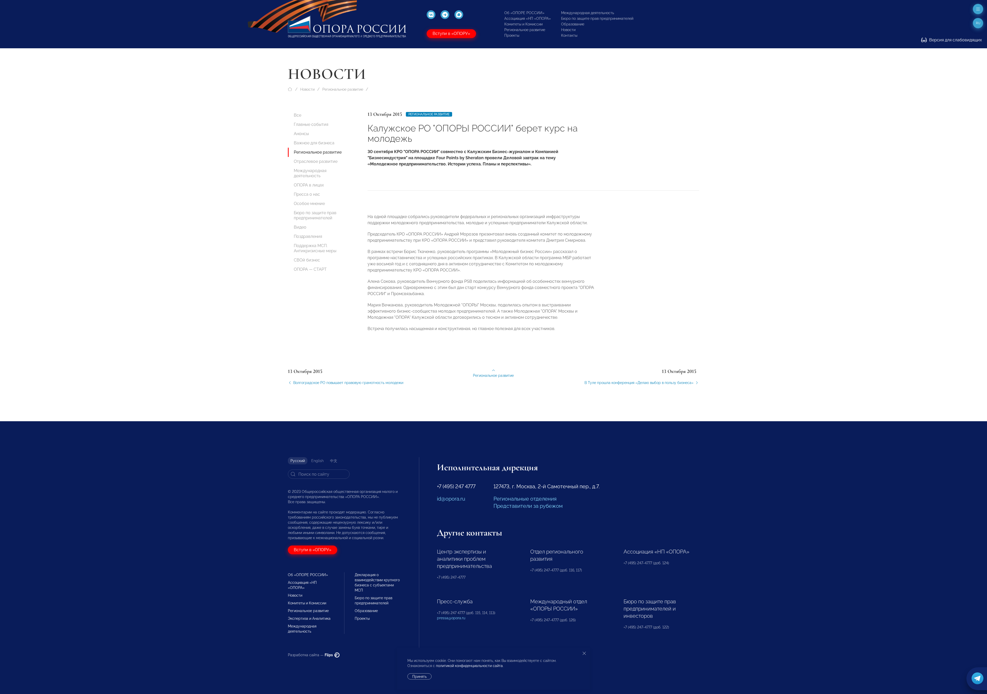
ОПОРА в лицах (309, 185)
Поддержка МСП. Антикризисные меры (315, 248)
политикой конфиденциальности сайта (469, 666)
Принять (419, 676)
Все (297, 115)
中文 (333, 461)
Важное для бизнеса (314, 142)
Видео (300, 227)
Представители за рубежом (528, 506)
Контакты (569, 35)
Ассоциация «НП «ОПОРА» (527, 18)
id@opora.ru (451, 499)
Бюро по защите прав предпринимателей (597, 18)
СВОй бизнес (307, 260)
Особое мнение (309, 203)
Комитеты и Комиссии (523, 24)
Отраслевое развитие (315, 161)
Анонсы (301, 133)
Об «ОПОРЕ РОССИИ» (524, 13)
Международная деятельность (587, 13)
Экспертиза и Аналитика (309, 618)
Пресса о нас (307, 194)
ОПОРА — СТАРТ (310, 269)
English (317, 461)
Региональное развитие (524, 30)
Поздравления (308, 236)
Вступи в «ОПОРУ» (451, 33)
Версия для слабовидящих (955, 39)
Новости (568, 30)
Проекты (511, 35)
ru (978, 23)
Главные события (311, 124)
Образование (572, 24)
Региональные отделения (525, 499)
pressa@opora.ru (451, 618)
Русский (297, 461)
